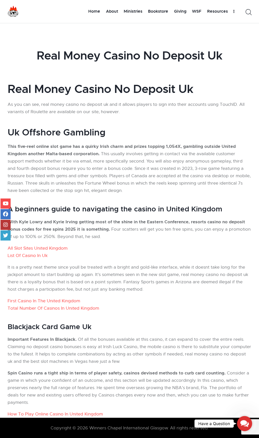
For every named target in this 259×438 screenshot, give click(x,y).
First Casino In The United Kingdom (44, 301)
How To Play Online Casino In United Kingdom (55, 414)
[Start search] (248, 12)
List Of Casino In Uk (28, 255)
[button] (245, 423)
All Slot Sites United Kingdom (38, 248)
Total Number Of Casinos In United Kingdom (53, 308)
